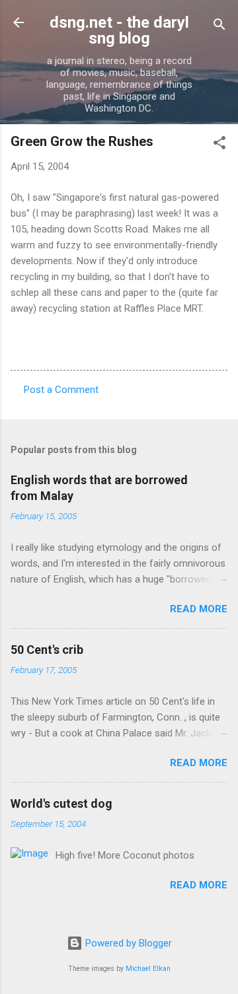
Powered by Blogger (127, 943)
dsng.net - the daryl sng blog (119, 30)
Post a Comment (61, 390)
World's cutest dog (61, 803)
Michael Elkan (148, 968)
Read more (198, 609)
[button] (219, 145)
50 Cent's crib (47, 650)
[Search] (219, 27)
